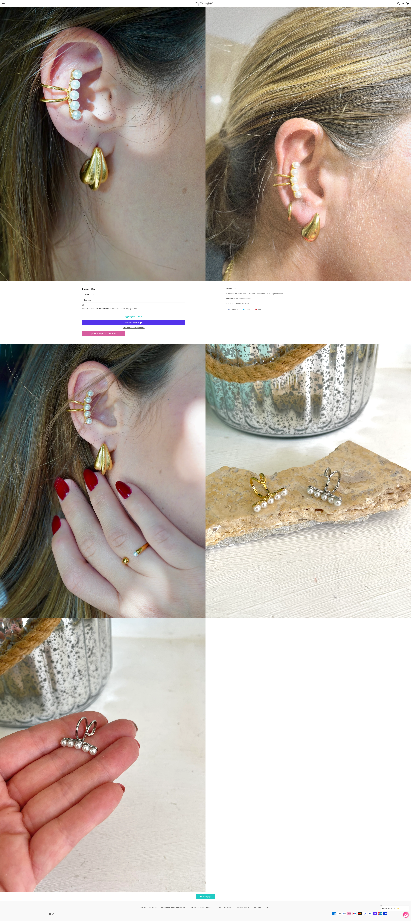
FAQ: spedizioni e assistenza (173, 907)
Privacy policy (243, 907)
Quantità (87, 300)
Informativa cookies (262, 907)
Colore (86, 294)
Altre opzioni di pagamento (134, 328)
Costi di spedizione (148, 907)
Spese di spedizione (102, 308)
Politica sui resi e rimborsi (201, 907)
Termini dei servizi (224, 907)
